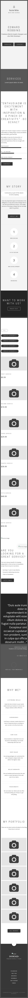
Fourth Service (7, 463)
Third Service (6, 433)
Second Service (7, 403)
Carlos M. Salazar (20, 647)
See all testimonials (14, 669)
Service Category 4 (9, 351)
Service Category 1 (9, 346)
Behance (14, 975)
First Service (6, 374)
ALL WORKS (14, 930)
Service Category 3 (9, 340)
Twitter (14, 973)
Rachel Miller (14, 10)
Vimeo (14, 983)
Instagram (14, 980)
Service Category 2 (9, 335)
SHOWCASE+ (14, 956)
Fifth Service (6, 493)
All (4, 330)
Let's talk (7, 580)
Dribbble (14, 978)
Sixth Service (6, 522)
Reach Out (14, 308)
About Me (14, 216)
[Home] (14, 6)
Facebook (14, 971)
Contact (20, 44)
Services (8, 44)
